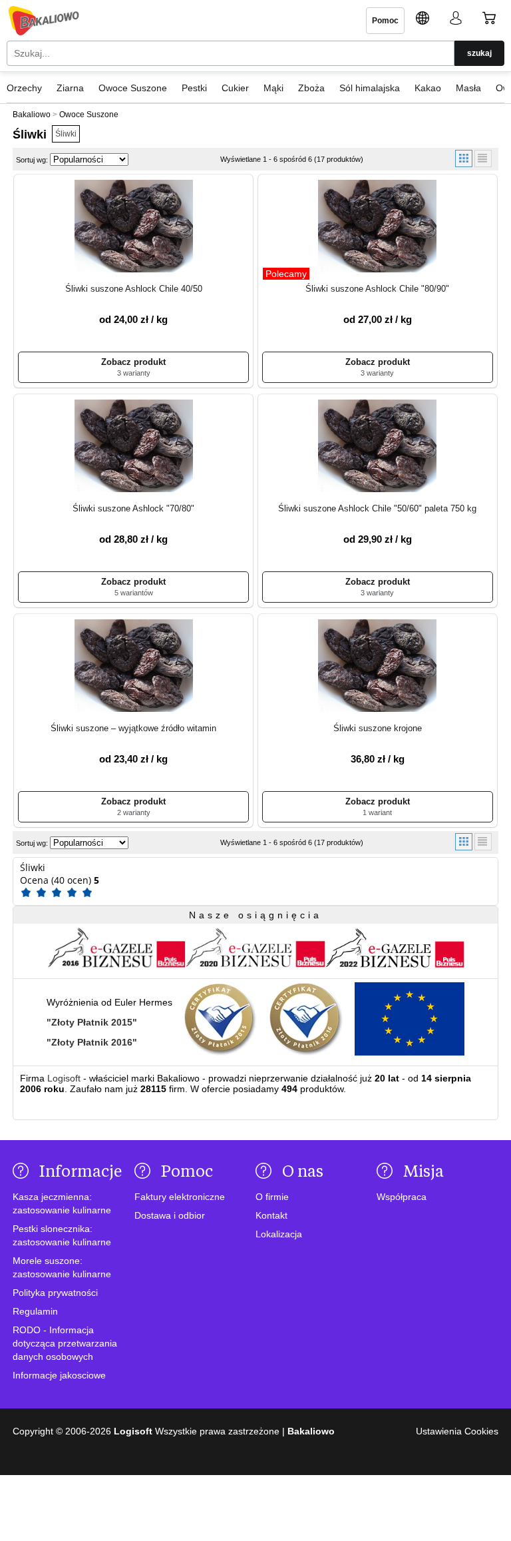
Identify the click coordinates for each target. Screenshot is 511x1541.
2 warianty (133, 812)
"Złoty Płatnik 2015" (92, 1022)
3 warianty (133, 373)
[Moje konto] (456, 20)
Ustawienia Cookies (457, 1431)
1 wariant (377, 812)
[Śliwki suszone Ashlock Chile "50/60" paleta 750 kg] (377, 446)
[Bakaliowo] (44, 20)
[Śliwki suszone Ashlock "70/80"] (133, 446)
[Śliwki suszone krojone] (377, 666)
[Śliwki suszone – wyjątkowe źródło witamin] (133, 666)
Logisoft (64, 1078)
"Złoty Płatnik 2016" (92, 1042)
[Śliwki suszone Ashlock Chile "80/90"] (377, 227)
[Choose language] (422, 20)
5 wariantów (133, 593)
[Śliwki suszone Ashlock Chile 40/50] (133, 227)
